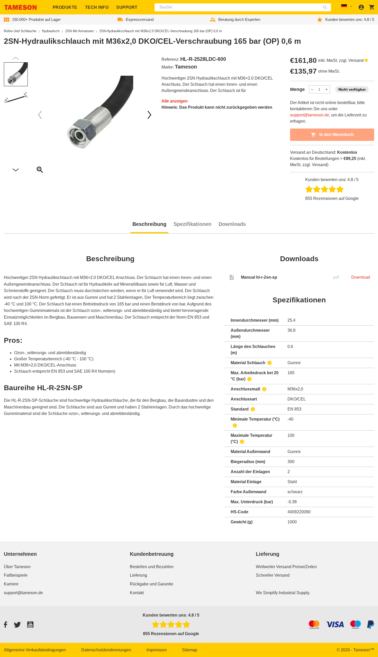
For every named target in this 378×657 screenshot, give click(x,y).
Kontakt (137, 593)
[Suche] (326, 7)
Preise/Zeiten (304, 567)
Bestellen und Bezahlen (152, 567)
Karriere (11, 584)
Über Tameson (17, 567)
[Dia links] (149, 115)
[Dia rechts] (40, 115)
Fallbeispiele (16, 575)
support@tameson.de (309, 115)
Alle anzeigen (174, 101)
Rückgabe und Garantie (151, 584)
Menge (297, 89)
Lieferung (138, 575)
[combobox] (243, 7)
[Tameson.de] (20, 7)
